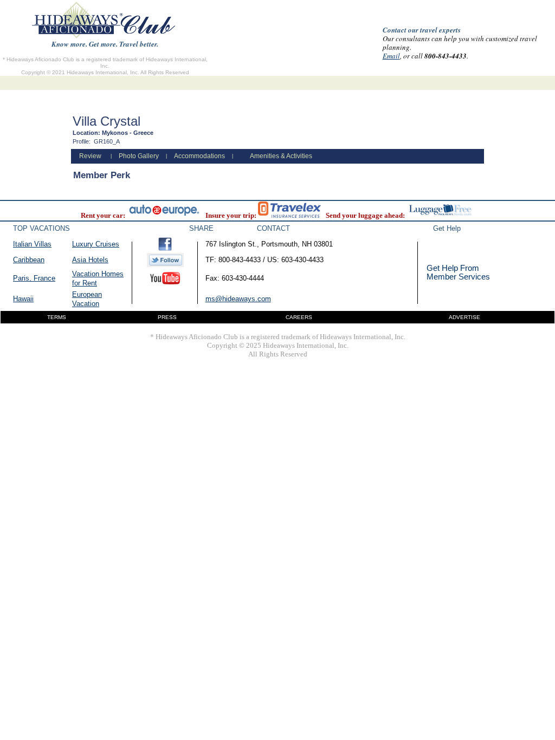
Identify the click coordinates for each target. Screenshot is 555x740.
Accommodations (199, 156)
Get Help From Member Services (458, 272)
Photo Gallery (139, 156)
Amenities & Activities (281, 156)
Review (90, 156)
